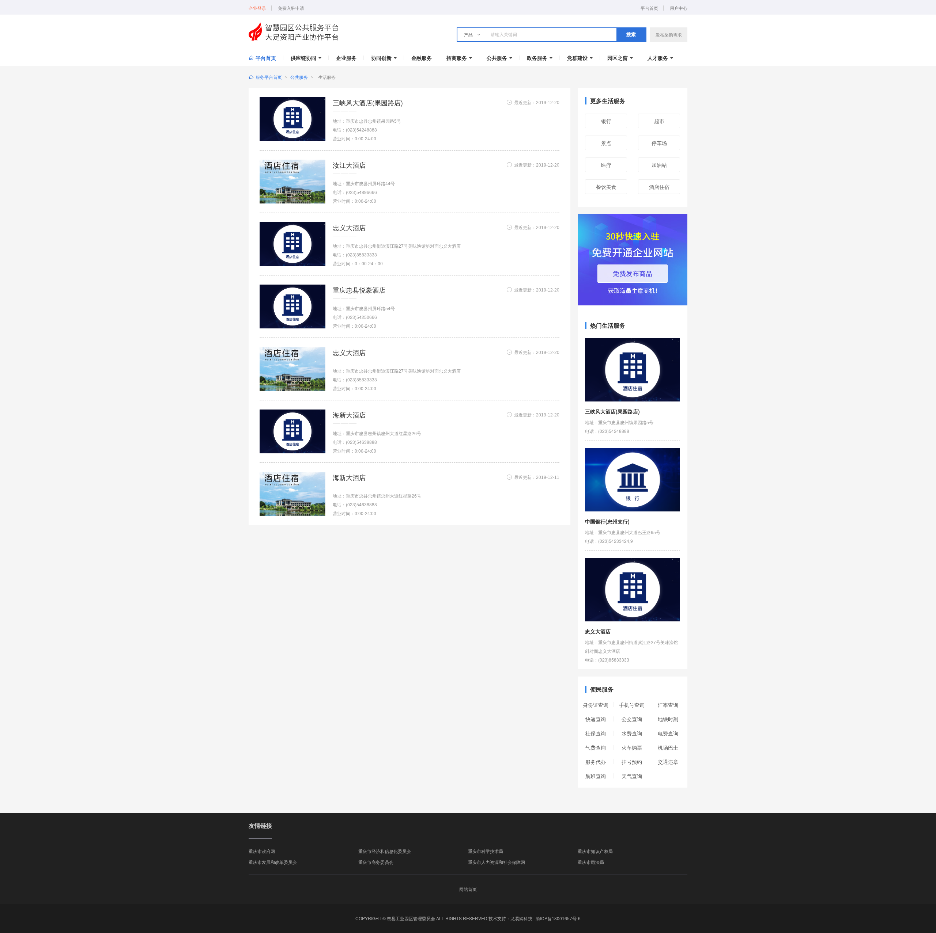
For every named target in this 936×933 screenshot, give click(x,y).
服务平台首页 (269, 77)
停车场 (659, 142)
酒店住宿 (659, 186)
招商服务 (456, 57)
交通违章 (668, 761)
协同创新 (381, 57)
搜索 (631, 34)
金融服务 (421, 57)
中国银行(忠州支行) (607, 521)
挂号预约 (632, 761)
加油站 (659, 164)
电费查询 (668, 733)
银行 (606, 121)
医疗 (606, 164)
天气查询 (632, 775)
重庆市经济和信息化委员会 (384, 851)
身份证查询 (595, 704)
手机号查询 (632, 704)
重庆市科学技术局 (485, 851)
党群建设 (577, 57)
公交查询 (632, 718)
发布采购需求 (669, 34)
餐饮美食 (606, 186)
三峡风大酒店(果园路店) (368, 102)
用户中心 (678, 8)
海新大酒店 (349, 414)
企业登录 (257, 8)
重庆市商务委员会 (375, 862)
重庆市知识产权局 (595, 851)
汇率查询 (668, 704)
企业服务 (346, 57)
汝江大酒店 (349, 165)
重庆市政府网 (262, 851)
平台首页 (649, 8)
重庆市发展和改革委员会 (273, 862)
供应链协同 (303, 57)
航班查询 (595, 775)
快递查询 (595, 718)
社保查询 (595, 733)
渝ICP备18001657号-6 (558, 918)
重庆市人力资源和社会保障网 (496, 862)
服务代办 (595, 761)
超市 (659, 121)
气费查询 (595, 747)
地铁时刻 (668, 718)
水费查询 (632, 733)
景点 (606, 142)
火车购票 (632, 747)
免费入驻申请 (291, 8)
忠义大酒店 (349, 227)
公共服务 (497, 57)
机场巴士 (668, 747)
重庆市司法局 (591, 862)
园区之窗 (617, 57)
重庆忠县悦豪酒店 (359, 289)
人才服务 (658, 57)
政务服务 (537, 57)
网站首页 (468, 889)
